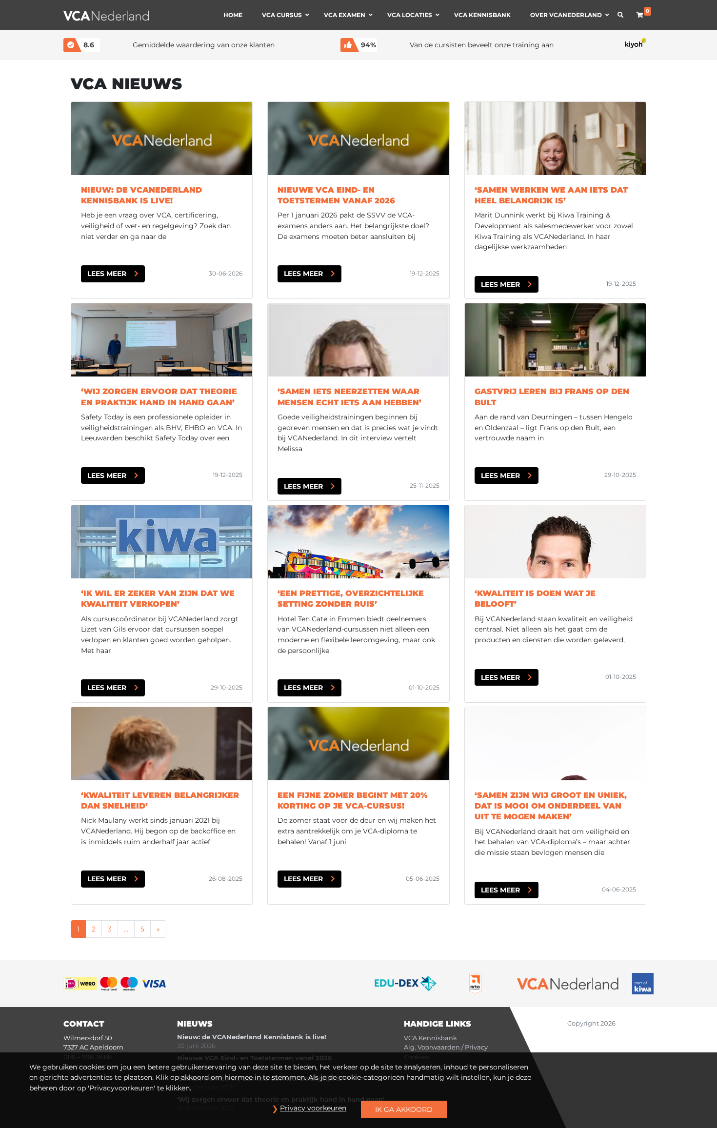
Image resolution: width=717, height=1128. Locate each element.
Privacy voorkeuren (313, 1108)
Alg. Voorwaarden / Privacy (446, 1047)
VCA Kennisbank (430, 1038)
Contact (83, 1024)
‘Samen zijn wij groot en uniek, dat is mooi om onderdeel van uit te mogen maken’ (551, 806)
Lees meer (106, 273)
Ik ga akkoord (404, 1109)
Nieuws (195, 1024)
